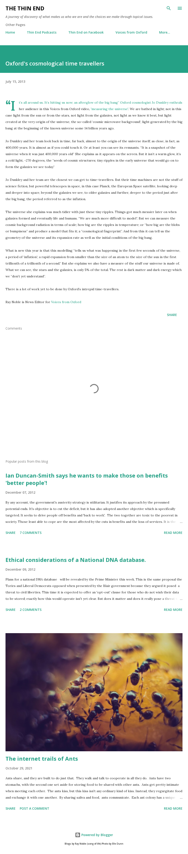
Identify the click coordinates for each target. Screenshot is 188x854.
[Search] (168, 8)
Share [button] (172, 315)
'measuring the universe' (109, 109)
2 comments (30, 609)
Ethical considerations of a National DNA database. (76, 560)
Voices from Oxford (131, 32)
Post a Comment (34, 808)
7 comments (30, 532)
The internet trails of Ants (42, 758)
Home (10, 32)
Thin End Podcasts (41, 32)
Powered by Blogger (96, 835)
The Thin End (25, 8)
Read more (173, 532)
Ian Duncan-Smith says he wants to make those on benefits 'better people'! (87, 479)
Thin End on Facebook (86, 32)
